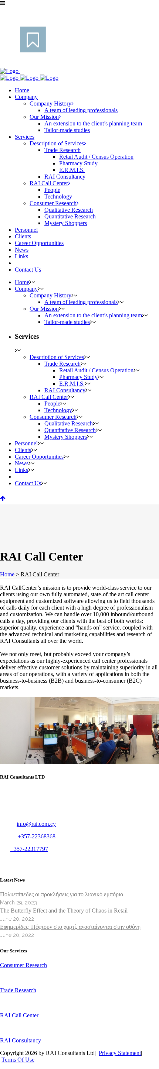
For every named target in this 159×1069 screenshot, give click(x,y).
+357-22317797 (29, 849)
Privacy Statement (120, 1053)
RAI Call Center (19, 1015)
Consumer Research (23, 965)
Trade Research (18, 990)
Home (7, 574)
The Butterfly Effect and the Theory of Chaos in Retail (64, 910)
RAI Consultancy (20, 1040)
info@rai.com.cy (36, 824)
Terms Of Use (17, 1059)
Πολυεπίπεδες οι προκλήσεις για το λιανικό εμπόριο (61, 894)
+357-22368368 (36, 836)
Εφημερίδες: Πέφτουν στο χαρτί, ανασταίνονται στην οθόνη (70, 927)
